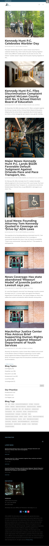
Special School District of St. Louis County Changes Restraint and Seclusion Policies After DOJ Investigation (22, 449)
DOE (19, 409)
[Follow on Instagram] (28, 512)
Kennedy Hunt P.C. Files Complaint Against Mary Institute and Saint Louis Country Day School (23, 459)
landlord (21, 416)
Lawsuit (25, 416)
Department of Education (21, 406)
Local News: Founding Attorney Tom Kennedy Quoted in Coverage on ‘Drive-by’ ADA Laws (21, 225)
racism (24, 419)
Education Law (30, 104)
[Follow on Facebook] (21, 512)
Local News (24, 46)
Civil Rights (24, 104)
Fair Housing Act (8, 411)
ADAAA (12, 404)
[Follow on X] (23, 512)
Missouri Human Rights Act (38, 416)
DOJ (22, 409)
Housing (24, 411)
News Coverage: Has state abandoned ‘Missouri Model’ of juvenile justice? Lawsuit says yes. (23, 281)
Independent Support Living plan (11, 416)
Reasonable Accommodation (32, 419)
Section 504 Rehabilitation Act (24, 421)
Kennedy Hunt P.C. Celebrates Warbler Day (22, 42)
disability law (7, 409)
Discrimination (14, 409)
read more (7, 454)
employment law (35, 409)
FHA (14, 411)
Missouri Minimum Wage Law (11, 419)
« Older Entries (9, 364)
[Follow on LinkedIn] (26, 512)
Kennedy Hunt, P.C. (10, 46)
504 (6, 404)
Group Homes (19, 411)
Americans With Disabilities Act (22, 404)
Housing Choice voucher (32, 411)
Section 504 (14, 421)
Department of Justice (31, 406)
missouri (30, 416)
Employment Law (33, 177)
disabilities (39, 406)
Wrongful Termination (9, 426)
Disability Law (25, 177)
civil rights (31, 404)
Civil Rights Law (9, 397)
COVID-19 (7, 406)
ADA (9, 404)
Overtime (20, 419)
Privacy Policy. (29, 539)
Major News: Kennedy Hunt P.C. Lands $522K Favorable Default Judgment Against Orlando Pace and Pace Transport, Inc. (21, 168)
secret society (8, 421)
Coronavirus (36, 404)
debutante (12, 406)
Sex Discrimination (34, 421)
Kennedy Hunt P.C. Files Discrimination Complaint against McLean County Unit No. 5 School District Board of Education (23, 96)
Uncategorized (9, 381)
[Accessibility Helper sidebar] (47, 1)
